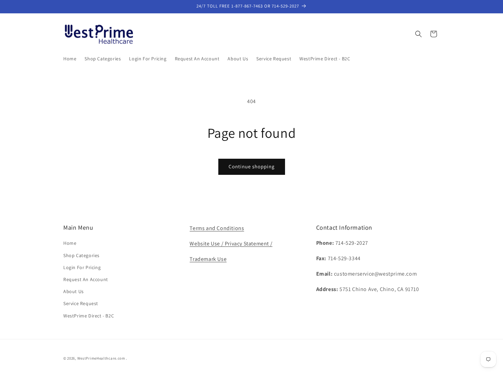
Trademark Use (208, 259)
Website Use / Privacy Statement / (231, 243)
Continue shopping (252, 166)
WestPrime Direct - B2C (88, 316)
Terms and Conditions (217, 228)
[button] (418, 33)
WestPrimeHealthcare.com (101, 358)
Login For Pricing (82, 267)
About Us (73, 291)
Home (69, 243)
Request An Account (85, 279)
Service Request (80, 303)
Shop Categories (81, 255)
